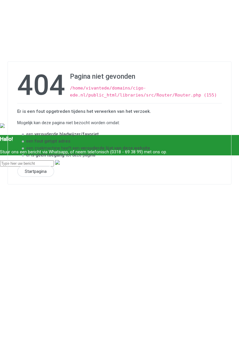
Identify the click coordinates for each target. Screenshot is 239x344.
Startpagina (36, 171)
